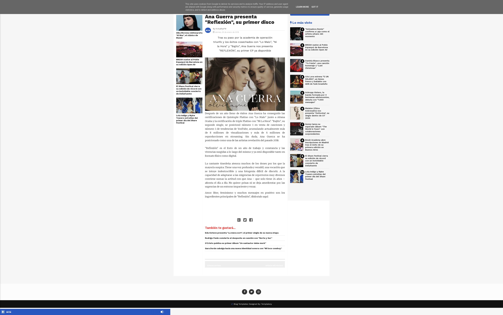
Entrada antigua (214, 266)
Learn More (302, 7)
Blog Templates (241, 304)
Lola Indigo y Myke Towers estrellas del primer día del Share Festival (187, 119)
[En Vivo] (3, 311)
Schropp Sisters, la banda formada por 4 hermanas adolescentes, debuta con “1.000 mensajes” (317, 97)
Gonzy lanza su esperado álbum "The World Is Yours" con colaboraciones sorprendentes (316, 129)
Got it (314, 7)
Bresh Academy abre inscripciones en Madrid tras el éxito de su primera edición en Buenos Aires (317, 145)
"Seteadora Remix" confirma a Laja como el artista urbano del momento (317, 33)
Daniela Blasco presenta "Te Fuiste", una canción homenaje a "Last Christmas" (317, 64)
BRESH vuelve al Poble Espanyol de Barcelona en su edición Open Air (189, 62)
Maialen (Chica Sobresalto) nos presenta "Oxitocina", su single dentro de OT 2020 (317, 113)
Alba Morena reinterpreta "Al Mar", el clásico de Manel (189, 35)
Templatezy (266, 304)
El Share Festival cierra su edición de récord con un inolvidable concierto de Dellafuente (188, 90)
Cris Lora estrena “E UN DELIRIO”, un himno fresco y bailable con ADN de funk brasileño (317, 80)
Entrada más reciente (274, 266)
